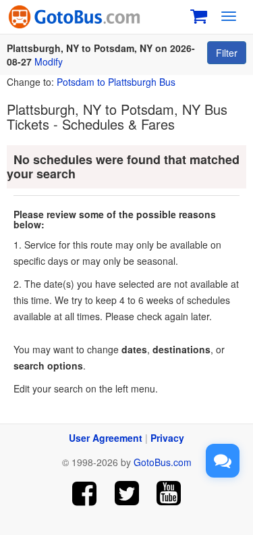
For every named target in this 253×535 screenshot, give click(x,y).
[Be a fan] (84, 493)
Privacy (167, 437)
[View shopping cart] (198, 14)
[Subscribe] (169, 493)
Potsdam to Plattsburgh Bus (116, 81)
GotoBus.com (163, 462)
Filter (226, 52)
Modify (48, 61)
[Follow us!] (126, 493)
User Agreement (105, 437)
